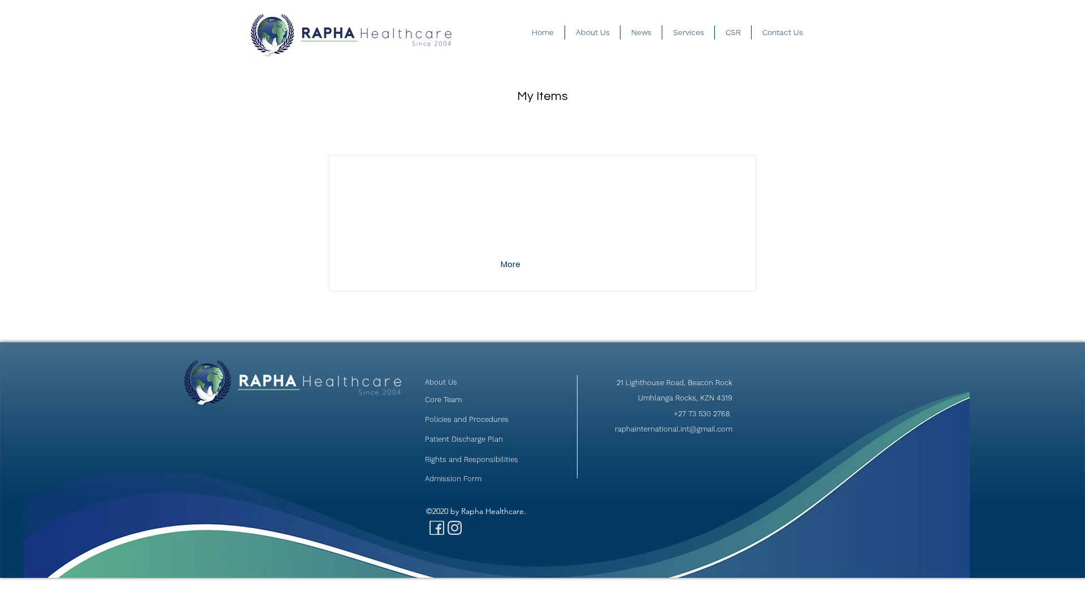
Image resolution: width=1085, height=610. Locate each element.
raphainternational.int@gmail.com (673, 429)
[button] (512, 264)
